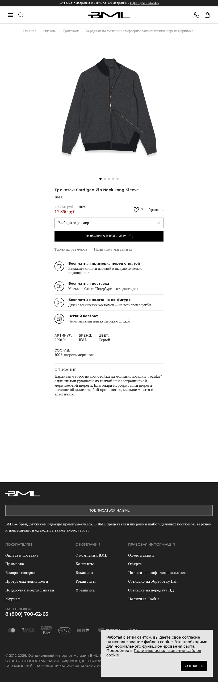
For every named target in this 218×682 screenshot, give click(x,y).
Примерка (14, 563)
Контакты (85, 563)
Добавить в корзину (106, 236)
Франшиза (85, 590)
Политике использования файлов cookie (153, 653)
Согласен (194, 666)
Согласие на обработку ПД (152, 581)
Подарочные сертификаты (29, 590)
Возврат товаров (20, 572)
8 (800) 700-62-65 (144, 3)
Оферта (135, 563)
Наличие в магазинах (113, 249)
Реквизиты (86, 581)
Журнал (12, 599)
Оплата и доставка (22, 555)
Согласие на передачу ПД (151, 590)
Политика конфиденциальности (158, 572)
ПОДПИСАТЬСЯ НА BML (109, 510)
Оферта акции (141, 555)
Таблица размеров (70, 249)
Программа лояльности (26, 581)
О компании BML (91, 555)
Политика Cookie (144, 599)
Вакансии (84, 572)
